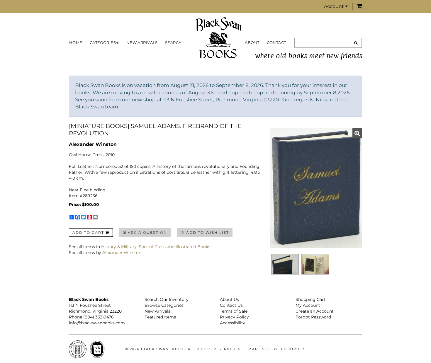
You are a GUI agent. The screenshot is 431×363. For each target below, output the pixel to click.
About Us (229, 299)
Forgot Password (313, 317)
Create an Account (315, 311)
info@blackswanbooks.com (97, 322)
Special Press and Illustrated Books (174, 246)
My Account (308, 305)
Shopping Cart (310, 299)
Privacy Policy (234, 317)
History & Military (119, 246)
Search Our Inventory (167, 299)
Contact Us (231, 305)
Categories (103, 42)
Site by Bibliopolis (284, 349)
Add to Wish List (207, 232)
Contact (276, 42)
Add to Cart (88, 232)
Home (75, 42)
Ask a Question (147, 232)
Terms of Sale (233, 311)
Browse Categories (164, 305)
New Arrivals (142, 42)
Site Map (248, 349)
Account (334, 6)
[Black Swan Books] (218, 37)
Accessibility (232, 322)
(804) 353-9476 (98, 317)
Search (173, 42)
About (252, 42)
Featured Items (160, 317)
